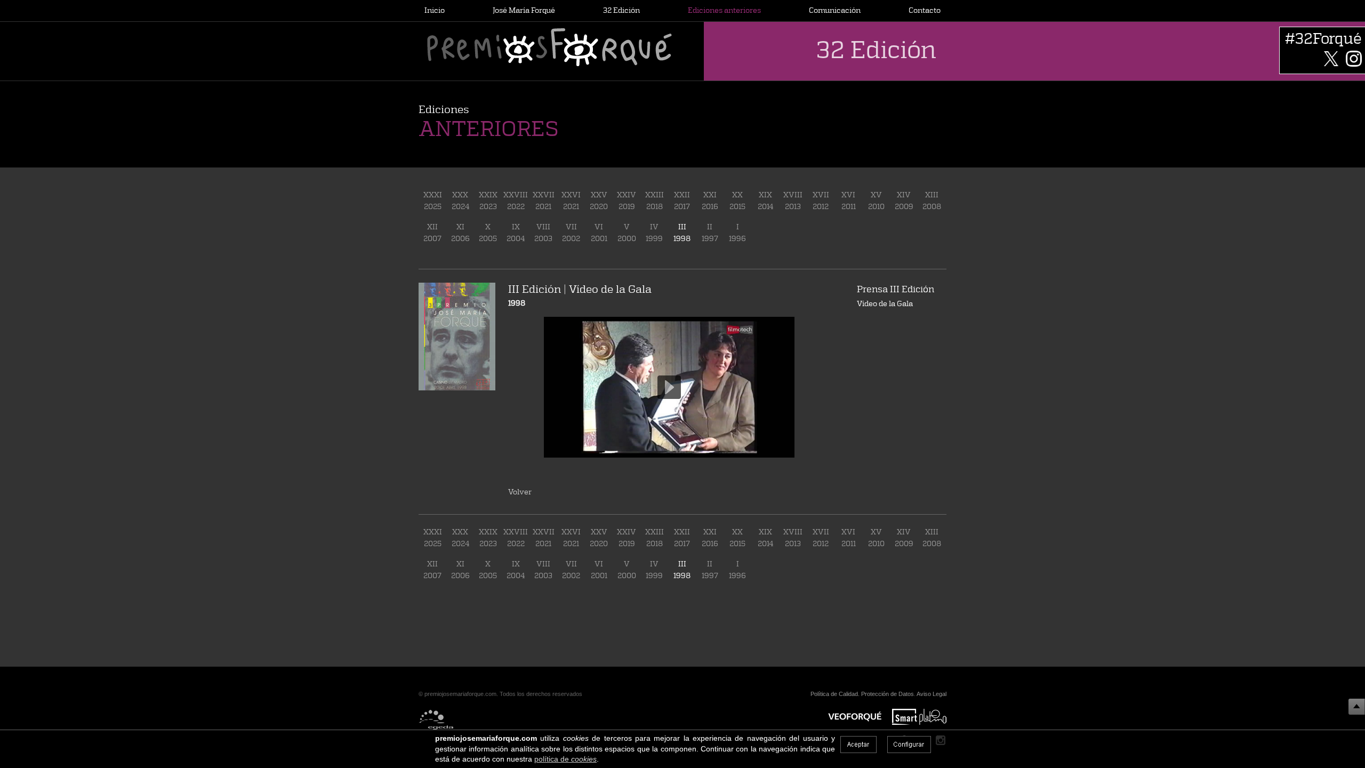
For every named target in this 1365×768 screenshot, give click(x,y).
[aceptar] (858, 744)
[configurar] (909, 744)
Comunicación (835, 9)
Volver (520, 491)
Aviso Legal (931, 694)
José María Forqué (524, 9)
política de (565, 759)
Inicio (434, 9)
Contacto (925, 9)
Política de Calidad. (835, 694)
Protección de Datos (887, 694)
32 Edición (621, 9)
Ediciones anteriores (724, 9)
